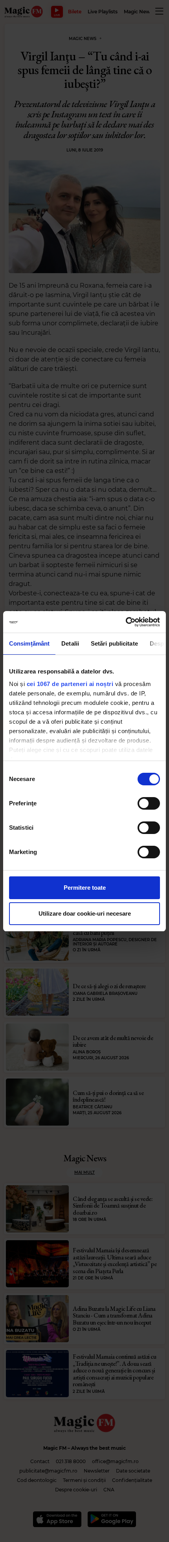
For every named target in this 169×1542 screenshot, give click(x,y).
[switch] (149, 803)
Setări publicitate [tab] (114, 643)
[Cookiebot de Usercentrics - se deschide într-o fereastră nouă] (125, 622)
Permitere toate (85, 887)
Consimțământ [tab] (29, 643)
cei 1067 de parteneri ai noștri (70, 684)
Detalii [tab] (70, 643)
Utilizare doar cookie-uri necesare (85, 913)
